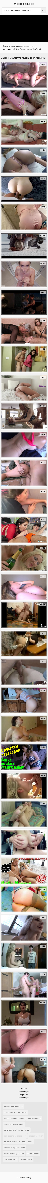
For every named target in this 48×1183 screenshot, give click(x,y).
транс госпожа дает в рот (14, 1135)
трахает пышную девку (14, 1153)
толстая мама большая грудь (16, 1129)
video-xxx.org (24, 4)
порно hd (24, 1094)
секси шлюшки (10, 1159)
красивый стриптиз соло (14, 1147)
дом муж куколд (34, 1118)
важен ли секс (33, 1153)
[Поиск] (43, 10)
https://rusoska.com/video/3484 (27, 49)
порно (24, 1088)
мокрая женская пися (13, 1106)
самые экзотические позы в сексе (18, 1141)
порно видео (24, 1091)
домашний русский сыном (15, 1112)
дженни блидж (26, 1159)
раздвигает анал (36, 1135)
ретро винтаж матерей (13, 1124)
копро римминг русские (14, 1118)
